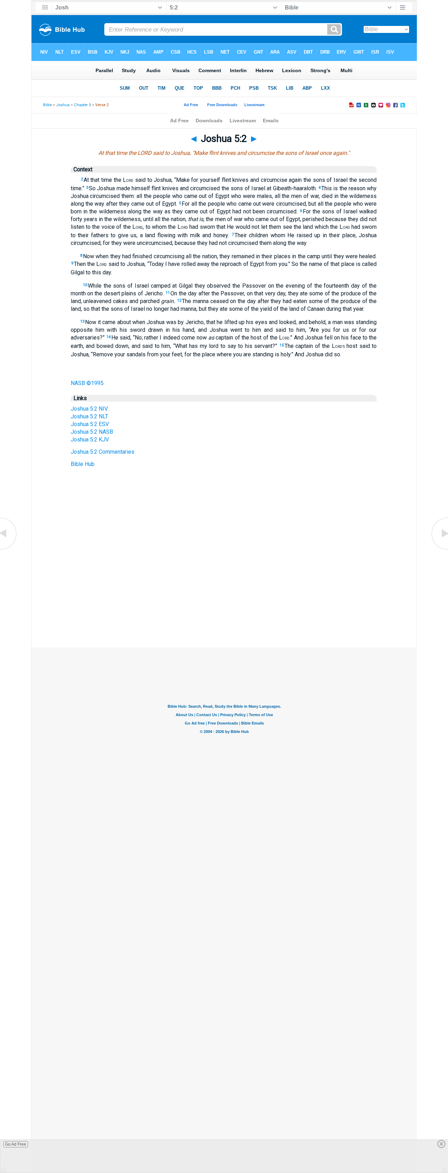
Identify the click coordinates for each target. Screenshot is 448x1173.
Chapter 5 (82, 105)
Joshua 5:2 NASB (92, 431)
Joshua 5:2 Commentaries (102, 451)
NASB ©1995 (87, 383)
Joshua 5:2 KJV (90, 439)
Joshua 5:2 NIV (89, 408)
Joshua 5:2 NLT (89, 416)
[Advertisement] (224, 605)
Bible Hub (82, 464)
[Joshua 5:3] (439, 549)
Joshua (63, 105)
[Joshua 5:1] (9, 549)
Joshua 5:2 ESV (90, 424)
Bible (47, 105)
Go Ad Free (15, 1144)
